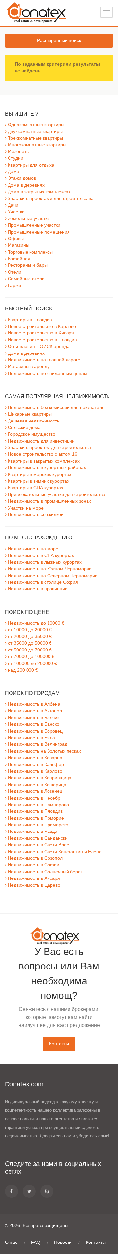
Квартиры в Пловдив (29, 319)
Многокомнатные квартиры (36, 144)
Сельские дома (24, 427)
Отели (14, 272)
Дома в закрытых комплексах (38, 191)
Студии (15, 158)
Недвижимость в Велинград (37, 744)
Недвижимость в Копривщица (39, 777)
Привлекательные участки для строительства (56, 494)
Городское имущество (31, 434)
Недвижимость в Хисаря (33, 878)
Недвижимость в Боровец (35, 731)
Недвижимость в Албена (33, 704)
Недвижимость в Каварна (34, 757)
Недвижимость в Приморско (37, 824)
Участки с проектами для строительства (50, 198)
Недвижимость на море (32, 548)
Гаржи (14, 285)
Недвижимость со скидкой (35, 514)
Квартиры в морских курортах (39, 474)
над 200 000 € (22, 670)
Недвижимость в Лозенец (34, 791)
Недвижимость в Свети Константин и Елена (54, 851)
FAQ (35, 1242)
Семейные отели (26, 278)
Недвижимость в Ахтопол (34, 710)
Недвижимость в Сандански (37, 838)
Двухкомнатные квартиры (35, 131)
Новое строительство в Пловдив (42, 339)
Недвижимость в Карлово (34, 771)
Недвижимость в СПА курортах (40, 555)
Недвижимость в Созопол (35, 858)
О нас (11, 1242)
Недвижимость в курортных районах (46, 467)
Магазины (18, 245)
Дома (13, 171)
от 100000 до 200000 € (32, 663)
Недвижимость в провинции (37, 588)
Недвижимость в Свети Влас (38, 844)
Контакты (59, 1043)
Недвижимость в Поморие (35, 818)
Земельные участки (28, 218)
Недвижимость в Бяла (31, 737)
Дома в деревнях (26, 185)
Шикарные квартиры (29, 414)
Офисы (15, 238)
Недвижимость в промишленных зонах (49, 501)
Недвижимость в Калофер (35, 764)
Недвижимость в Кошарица (36, 784)
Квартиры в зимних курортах (38, 481)
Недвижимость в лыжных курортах (44, 562)
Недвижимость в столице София (42, 582)
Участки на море (25, 508)
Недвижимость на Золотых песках (44, 751)
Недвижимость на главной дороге (43, 359)
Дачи (12, 205)
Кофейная (18, 258)
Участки (16, 211)
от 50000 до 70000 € (29, 650)
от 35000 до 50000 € (29, 643)
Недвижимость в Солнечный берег (44, 871)
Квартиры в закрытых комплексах (43, 461)
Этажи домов (21, 178)
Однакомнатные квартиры (35, 124)
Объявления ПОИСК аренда (38, 346)
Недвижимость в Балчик (33, 717)
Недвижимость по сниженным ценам (47, 373)
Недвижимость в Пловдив (35, 811)
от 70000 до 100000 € (30, 656)
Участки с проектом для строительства (49, 447)
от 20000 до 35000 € (29, 636)
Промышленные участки (33, 225)
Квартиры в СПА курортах (35, 487)
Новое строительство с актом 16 (42, 454)
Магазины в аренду (28, 366)
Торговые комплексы (30, 252)
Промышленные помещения (38, 232)
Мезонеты (18, 151)
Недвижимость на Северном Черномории (52, 575)
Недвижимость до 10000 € (35, 623)
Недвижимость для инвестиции (41, 441)
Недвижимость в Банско (33, 724)
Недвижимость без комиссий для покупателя (56, 407)
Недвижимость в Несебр (33, 798)
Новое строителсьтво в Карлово (41, 326)
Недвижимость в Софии (33, 864)
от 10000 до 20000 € (29, 629)
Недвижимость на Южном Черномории (49, 568)
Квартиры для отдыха (30, 165)
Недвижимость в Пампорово (38, 804)
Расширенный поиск (59, 40)
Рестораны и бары (27, 265)
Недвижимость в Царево (33, 885)
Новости (63, 1242)
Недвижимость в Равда (32, 831)
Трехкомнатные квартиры (35, 138)
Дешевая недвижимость (33, 421)
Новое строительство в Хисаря (40, 333)
